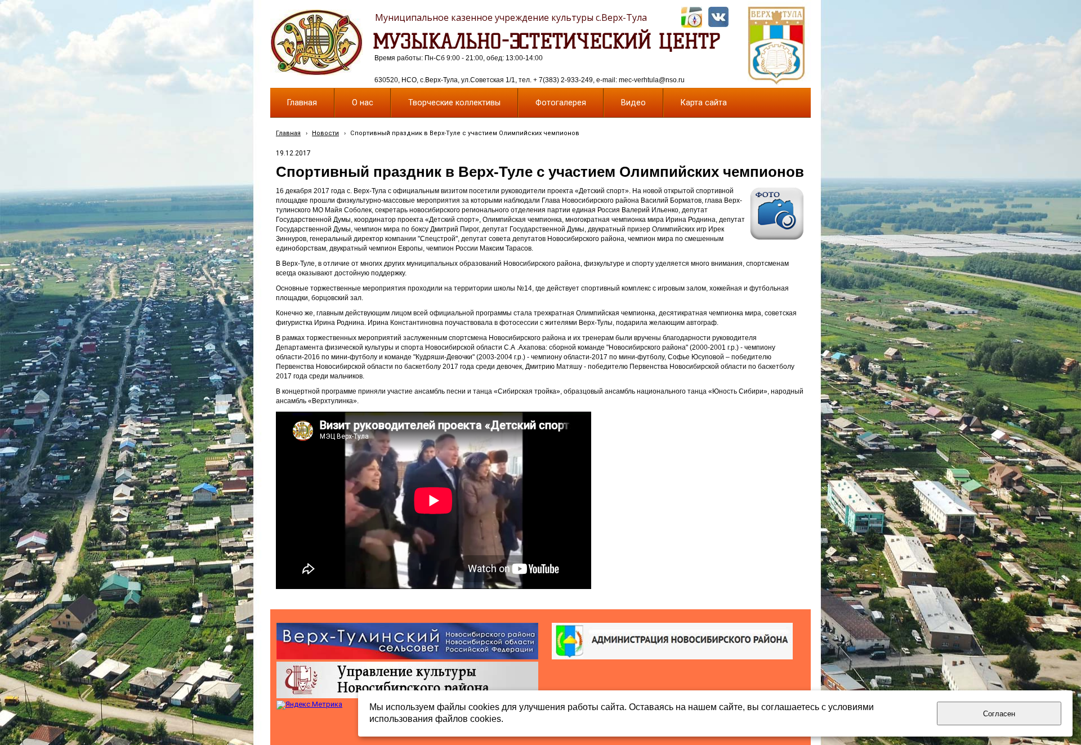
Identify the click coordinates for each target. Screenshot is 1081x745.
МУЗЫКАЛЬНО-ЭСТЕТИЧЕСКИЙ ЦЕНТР (547, 41)
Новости (325, 133)
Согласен (999, 714)
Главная (288, 133)
